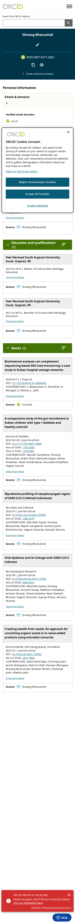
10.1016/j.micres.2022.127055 (29, 578)
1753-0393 (28, 447)
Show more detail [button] (15, 217)
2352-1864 (28, 658)
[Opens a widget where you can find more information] (62, 918)
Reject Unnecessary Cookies (37, 182)
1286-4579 (28, 518)
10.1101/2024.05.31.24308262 (29, 383)
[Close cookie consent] (68, 132)
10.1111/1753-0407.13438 (27, 443)
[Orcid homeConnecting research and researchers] (13, 6)
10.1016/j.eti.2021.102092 (27, 654)
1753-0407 (28, 451)
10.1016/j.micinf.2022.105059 (29, 515)
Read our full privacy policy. (22, 171)
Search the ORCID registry (16, 16)
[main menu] (69, 6)
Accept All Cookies (37, 194)
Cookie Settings (37, 205)
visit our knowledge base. (28, 903)
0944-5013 (28, 582)
